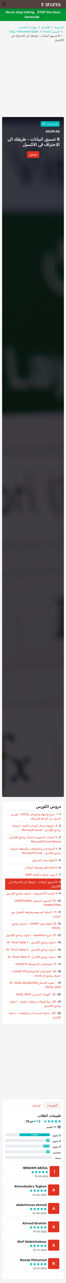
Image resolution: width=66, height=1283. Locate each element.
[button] (33, 154)
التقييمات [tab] (52, 1105)
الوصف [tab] (36, 1105)
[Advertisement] (33, 79)
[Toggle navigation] (4, 4)
